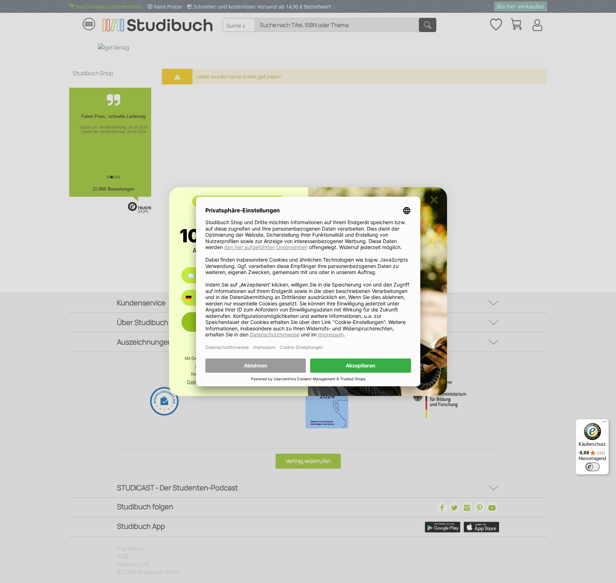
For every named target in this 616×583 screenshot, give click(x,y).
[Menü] (604, 423)
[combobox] (194, 297)
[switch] (592, 467)
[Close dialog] (434, 200)
